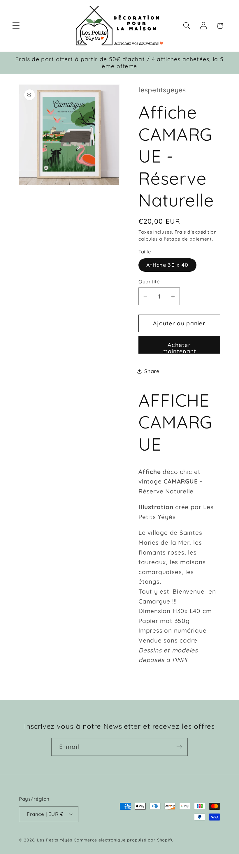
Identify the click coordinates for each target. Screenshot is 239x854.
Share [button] (151, 371)
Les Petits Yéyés (54, 840)
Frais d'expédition (196, 232)
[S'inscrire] (179, 747)
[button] (16, 25)
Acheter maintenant (179, 347)
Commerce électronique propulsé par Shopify (124, 840)
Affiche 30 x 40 (167, 265)
